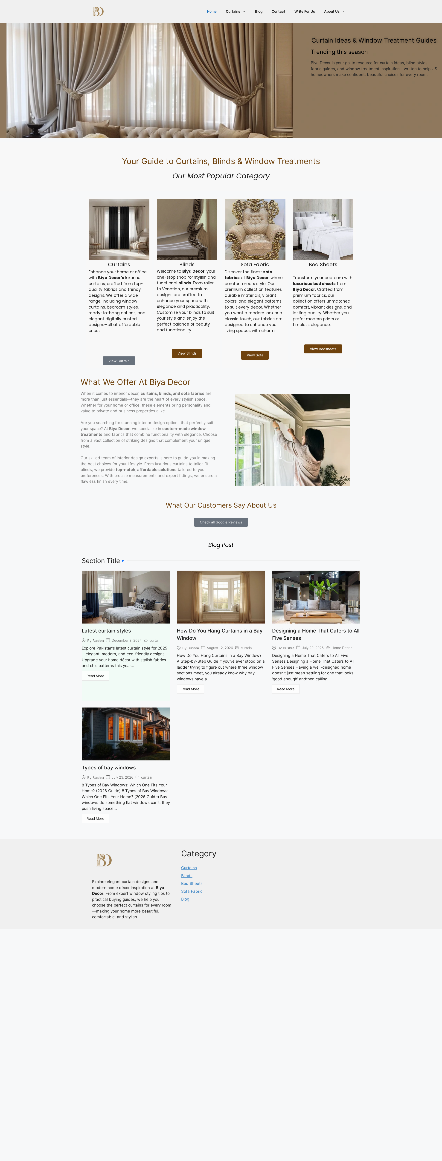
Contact (278, 11)
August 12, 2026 (220, 700)
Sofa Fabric (191, 943)
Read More (95, 728)
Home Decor (342, 700)
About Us (332, 11)
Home (212, 11)
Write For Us (304, 11)
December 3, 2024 (127, 692)
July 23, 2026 (122, 829)
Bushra (98, 692)
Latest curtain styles (106, 683)
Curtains (233, 11)
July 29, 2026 (313, 700)
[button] (360, 559)
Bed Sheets (192, 935)
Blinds (186, 927)
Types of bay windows (109, 820)
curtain (154, 692)
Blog (258, 11)
